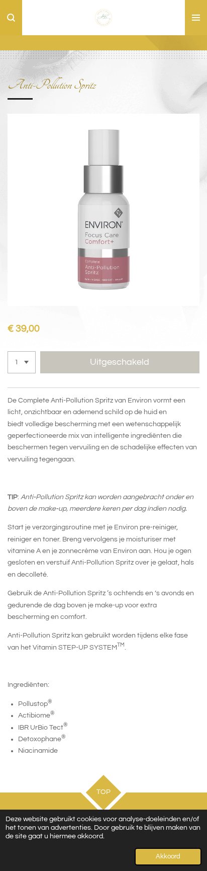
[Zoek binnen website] (11, 17)
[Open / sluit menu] (196, 17)
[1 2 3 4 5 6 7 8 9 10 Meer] (22, 362)
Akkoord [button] (168, 856)
